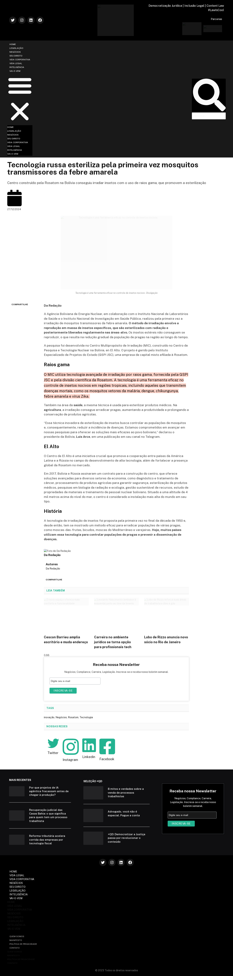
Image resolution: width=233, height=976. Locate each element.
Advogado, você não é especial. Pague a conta (124, 813)
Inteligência (16, 67)
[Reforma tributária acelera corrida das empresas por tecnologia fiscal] (17, 840)
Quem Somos (16, 936)
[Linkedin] (31, 20)
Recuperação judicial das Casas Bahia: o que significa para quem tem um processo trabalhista (48, 815)
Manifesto (15, 940)
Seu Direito (15, 55)
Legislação (16, 48)
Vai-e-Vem (14, 71)
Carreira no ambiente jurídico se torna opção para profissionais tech (112, 642)
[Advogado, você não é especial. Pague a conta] (93, 815)
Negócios (15, 52)
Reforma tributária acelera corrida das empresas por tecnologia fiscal (47, 839)
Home (12, 44)
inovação (49, 717)
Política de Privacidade (23, 944)
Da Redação (53, 568)
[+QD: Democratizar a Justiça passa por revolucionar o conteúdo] (93, 838)
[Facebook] (40, 20)
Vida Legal (15, 63)
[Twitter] (12, 20)
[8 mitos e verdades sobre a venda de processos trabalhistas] (93, 792)
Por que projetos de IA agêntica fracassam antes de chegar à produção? (49, 791)
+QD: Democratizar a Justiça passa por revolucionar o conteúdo (126, 838)
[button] (19, 99)
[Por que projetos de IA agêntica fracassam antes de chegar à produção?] (17, 791)
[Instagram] (21, 20)
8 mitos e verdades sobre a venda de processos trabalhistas (126, 792)
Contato (14, 948)
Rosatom (73, 717)
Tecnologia (86, 717)
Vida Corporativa (19, 59)
